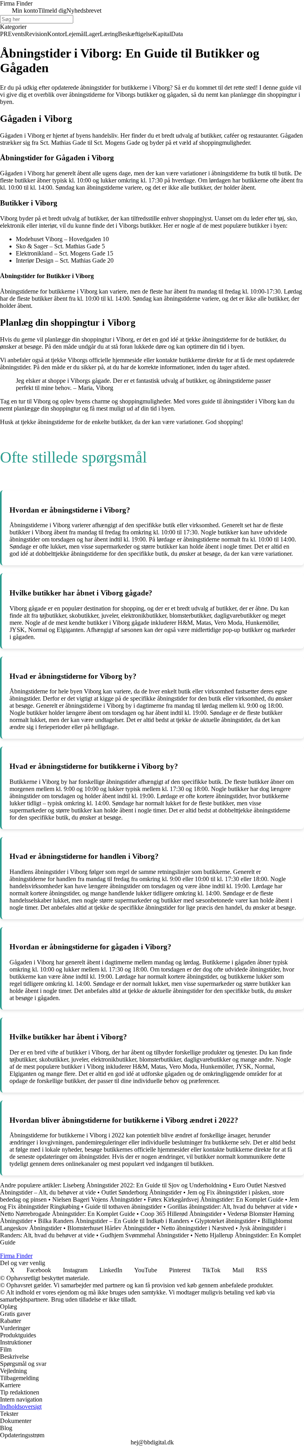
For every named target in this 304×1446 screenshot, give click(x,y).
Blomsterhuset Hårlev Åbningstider (111, 1228)
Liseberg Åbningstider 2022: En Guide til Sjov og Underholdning (145, 1185)
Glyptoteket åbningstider (225, 1220)
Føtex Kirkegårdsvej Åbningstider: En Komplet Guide (215, 1199)
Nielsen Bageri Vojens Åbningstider (97, 1199)
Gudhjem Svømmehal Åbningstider (144, 1235)
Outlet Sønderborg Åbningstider (141, 1192)
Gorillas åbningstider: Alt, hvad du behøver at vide (230, 1206)
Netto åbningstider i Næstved (197, 1228)
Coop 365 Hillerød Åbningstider (181, 1213)
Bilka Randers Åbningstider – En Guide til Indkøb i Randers (113, 1220)
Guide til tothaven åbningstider (123, 1206)
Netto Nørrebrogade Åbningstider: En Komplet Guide (67, 1213)
